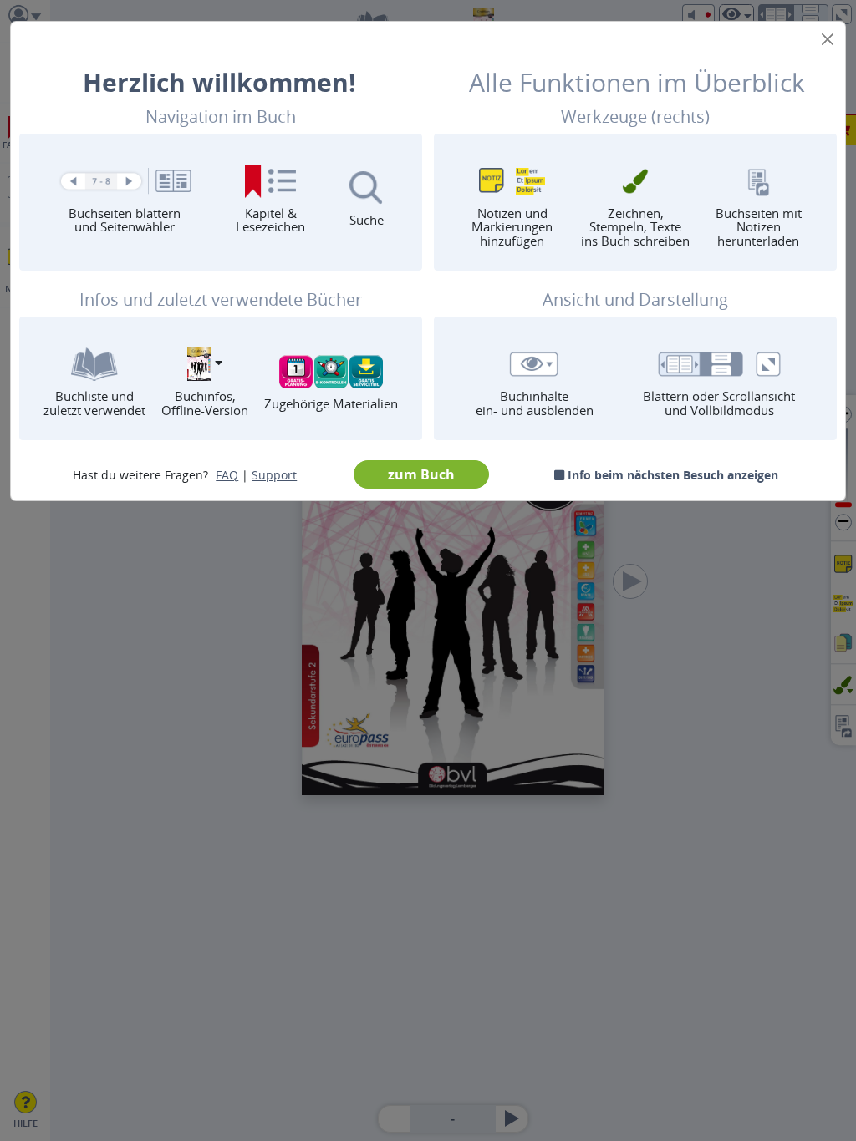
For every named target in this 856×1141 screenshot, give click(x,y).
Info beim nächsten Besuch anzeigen (671, 475)
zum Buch (421, 474)
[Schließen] (827, 39)
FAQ (227, 475)
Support (274, 475)
